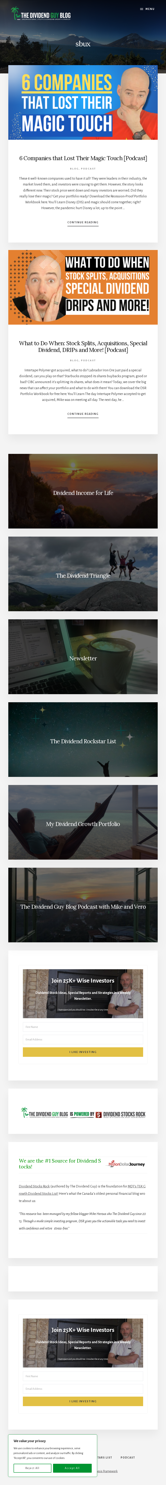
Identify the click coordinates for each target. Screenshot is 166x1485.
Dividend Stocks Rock (34, 1186)
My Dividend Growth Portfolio (83, 824)
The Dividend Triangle (83, 575)
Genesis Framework (105, 1471)
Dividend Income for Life (83, 493)
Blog (74, 168)
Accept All (72, 1468)
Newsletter (83, 658)
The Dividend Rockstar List (83, 741)
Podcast (88, 168)
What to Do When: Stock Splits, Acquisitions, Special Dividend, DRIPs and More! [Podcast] (83, 347)
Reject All (32, 1468)
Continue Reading (83, 224)
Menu (150, 9)
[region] (52, 1455)
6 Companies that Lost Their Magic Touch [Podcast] (83, 158)
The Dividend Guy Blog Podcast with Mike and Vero (83, 906)
